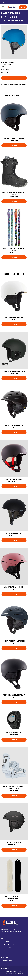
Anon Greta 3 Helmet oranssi (14, 479)
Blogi (5, 951)
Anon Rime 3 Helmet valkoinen (14, 317)
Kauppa (23, 7)
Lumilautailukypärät (18, 20)
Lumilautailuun (7, 20)
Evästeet (20, 971)
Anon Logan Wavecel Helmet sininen (14, 138)
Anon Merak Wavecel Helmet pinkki (14, 587)
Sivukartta (20, 973)
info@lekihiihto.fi (5, 2)
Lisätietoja (14, 78)
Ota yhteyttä (13, 971)
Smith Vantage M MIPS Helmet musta (14, 425)
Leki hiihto (6, 942)
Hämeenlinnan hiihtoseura (11, 945)
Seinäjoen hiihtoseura (10, 948)
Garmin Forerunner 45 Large (14, 733)
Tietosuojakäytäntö (10, 973)
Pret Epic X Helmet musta (14, 842)
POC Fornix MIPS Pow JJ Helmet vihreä (14, 371)
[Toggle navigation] (3, 7)
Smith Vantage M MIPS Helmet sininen (14, 641)
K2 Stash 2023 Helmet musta (14, 533)
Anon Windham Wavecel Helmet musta (14, 695)
